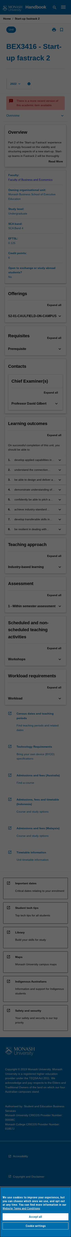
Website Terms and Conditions (21, 1208)
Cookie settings (36, 1226)
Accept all (35, 1217)
